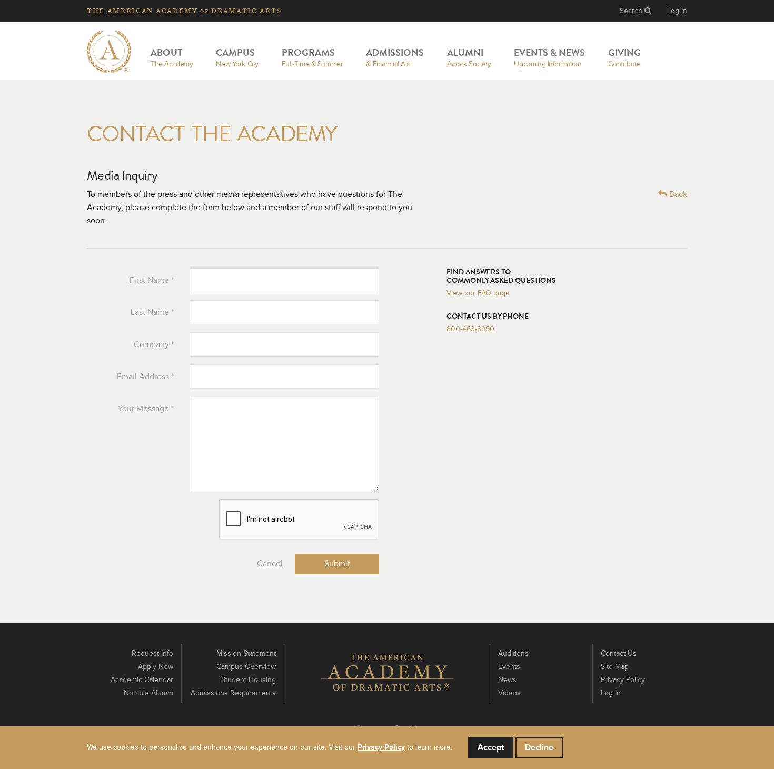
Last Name (152, 312)
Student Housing (248, 680)
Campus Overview (246, 667)
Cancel (270, 563)
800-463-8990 (470, 329)
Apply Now (155, 667)
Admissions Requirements (233, 693)
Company (154, 344)
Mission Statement (246, 653)
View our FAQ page (478, 293)
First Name (152, 280)
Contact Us (619, 653)
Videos (509, 693)
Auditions (513, 653)
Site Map (615, 667)
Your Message (146, 409)
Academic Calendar (142, 680)
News (507, 680)
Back (678, 194)
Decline (539, 747)
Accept (491, 747)
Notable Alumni (148, 693)
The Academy (184, 11)
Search (632, 11)
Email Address (145, 376)
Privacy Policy (623, 680)
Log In (677, 11)
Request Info (152, 653)
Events (509, 667)
